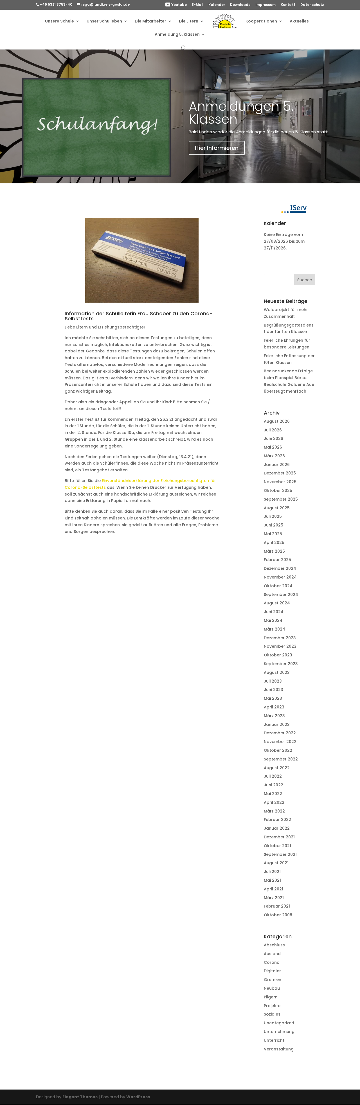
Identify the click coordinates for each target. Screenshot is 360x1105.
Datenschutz (312, 5)
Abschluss (274, 945)
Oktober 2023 (278, 655)
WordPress (138, 1097)
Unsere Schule (59, 21)
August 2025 (277, 508)
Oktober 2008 (278, 915)
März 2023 (274, 716)
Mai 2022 (273, 793)
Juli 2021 (272, 871)
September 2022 (281, 759)
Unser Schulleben (104, 21)
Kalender (216, 5)
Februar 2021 (277, 906)
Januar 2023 (277, 724)
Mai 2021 (272, 880)
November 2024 (280, 577)
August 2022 (277, 768)
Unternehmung (279, 1031)
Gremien (272, 979)
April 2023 (274, 707)
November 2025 (280, 482)
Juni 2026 (273, 438)
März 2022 (274, 811)
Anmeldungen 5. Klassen (241, 112)
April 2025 (274, 542)
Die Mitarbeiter (150, 21)
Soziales (272, 1014)
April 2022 (274, 802)
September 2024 (281, 594)
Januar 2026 (277, 464)
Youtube (179, 5)
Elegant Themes (80, 1097)
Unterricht (274, 1040)
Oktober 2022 (278, 750)
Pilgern (271, 997)
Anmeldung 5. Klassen (177, 34)
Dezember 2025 (280, 473)
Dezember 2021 (279, 837)
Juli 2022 (273, 776)
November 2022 (280, 741)
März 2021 (274, 898)
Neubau (272, 988)
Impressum (265, 5)
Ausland (272, 954)
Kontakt (288, 5)
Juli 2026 (273, 430)
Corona (272, 962)
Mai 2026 (273, 447)
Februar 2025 (277, 559)
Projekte (272, 1006)
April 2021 (273, 889)
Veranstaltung (279, 1049)
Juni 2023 (273, 689)
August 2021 (276, 863)
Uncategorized (279, 1023)
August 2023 (277, 672)
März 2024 (274, 629)
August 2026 (277, 421)
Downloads (240, 5)
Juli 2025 (273, 516)
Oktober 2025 (278, 490)
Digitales (273, 971)
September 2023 (281, 664)
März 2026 (274, 456)
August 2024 (277, 603)
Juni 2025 (273, 525)
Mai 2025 (273, 534)
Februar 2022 (277, 819)
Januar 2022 (277, 828)
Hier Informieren (216, 148)
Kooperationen (261, 21)
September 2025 (281, 499)
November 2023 (280, 646)
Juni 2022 (273, 785)
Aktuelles (299, 21)
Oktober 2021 (277, 846)
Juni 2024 (274, 612)
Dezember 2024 (280, 568)
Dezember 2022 (280, 733)
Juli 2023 (273, 681)
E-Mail (197, 5)
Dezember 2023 (280, 638)
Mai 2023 (273, 698)
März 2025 (274, 551)
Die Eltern (188, 21)
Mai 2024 (273, 620)
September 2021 (280, 854)
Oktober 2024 (278, 586)
